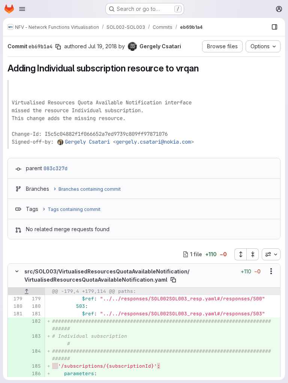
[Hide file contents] (16, 271)
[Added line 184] (34, 351)
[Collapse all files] (253, 254)
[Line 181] (16, 314)
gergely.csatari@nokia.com (153, 141)
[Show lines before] (26, 291)
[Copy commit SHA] (58, 46)
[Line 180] (16, 306)
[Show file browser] (274, 27)
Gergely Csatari (87, 141)
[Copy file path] (173, 279)
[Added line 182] (34, 321)
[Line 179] (16, 299)
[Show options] (271, 271)
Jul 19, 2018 (102, 46)
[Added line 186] (34, 373)
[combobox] (271, 254)
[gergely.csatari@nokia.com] (61, 141)
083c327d (56, 168)
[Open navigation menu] (22, 9)
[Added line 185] (34, 366)
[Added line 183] (34, 336)
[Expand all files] (240, 254)
